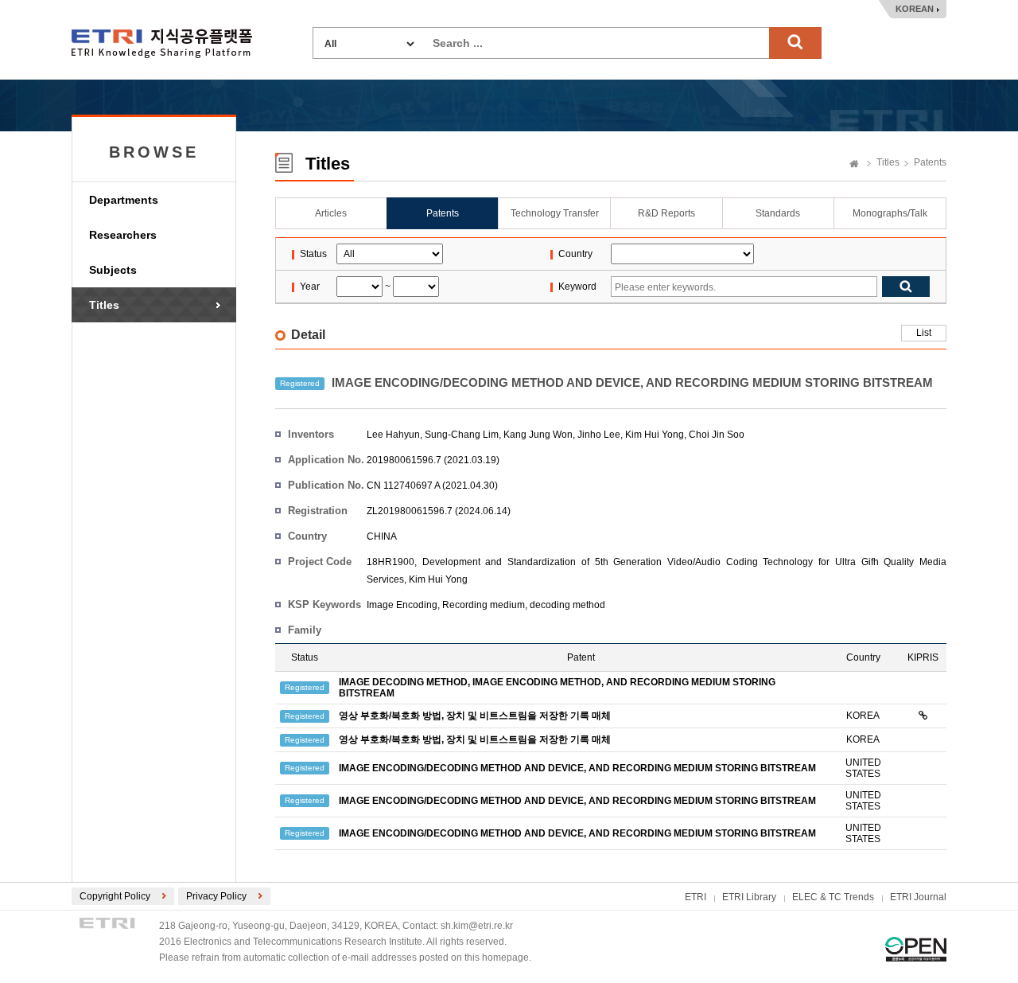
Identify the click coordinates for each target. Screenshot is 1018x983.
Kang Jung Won (538, 434)
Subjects (113, 269)
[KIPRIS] (923, 715)
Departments (123, 199)
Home (854, 165)
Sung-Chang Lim (462, 434)
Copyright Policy (115, 896)
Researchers (123, 234)
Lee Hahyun (393, 434)
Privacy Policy (216, 896)
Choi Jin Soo (716, 434)
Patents (930, 162)
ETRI (695, 897)
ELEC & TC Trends (833, 897)
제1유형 (915, 949)
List (923, 332)
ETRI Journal (918, 897)
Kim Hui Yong (654, 434)
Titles (104, 304)
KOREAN (915, 9)
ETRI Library (749, 897)
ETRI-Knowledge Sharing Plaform (162, 43)
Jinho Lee (598, 434)
